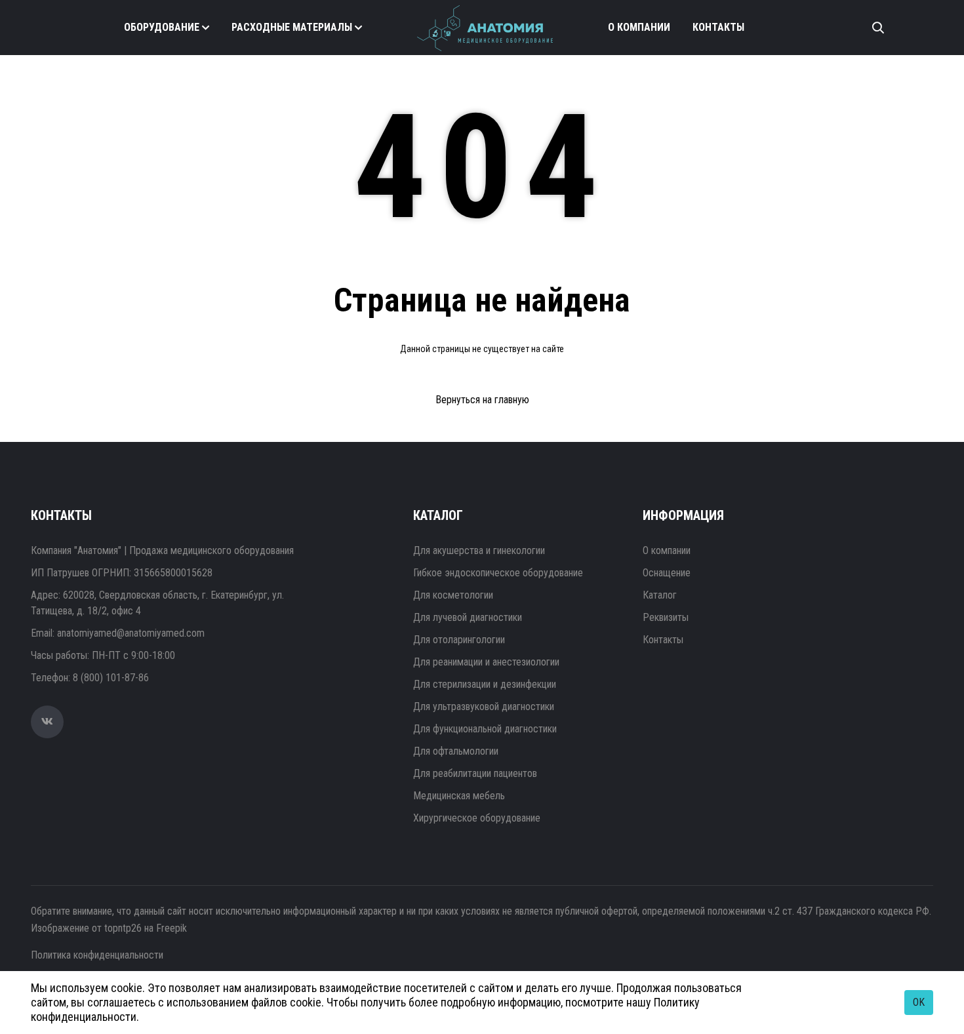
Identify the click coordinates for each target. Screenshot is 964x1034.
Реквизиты (666, 617)
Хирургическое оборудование (476, 818)
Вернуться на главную (482, 399)
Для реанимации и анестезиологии (486, 662)
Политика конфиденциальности (97, 955)
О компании (639, 27)
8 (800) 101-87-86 (111, 677)
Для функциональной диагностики (485, 729)
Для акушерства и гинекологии (479, 550)
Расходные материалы (291, 27)
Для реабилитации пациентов (475, 773)
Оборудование (161, 27)
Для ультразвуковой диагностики (483, 706)
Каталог (660, 595)
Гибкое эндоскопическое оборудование (498, 573)
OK (919, 1002)
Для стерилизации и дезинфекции (484, 684)
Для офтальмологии (455, 751)
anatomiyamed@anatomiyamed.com (131, 633)
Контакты (718, 27)
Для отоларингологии (459, 639)
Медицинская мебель (459, 795)
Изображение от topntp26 (86, 928)
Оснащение (667, 573)
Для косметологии (453, 595)
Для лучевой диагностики (467, 617)
